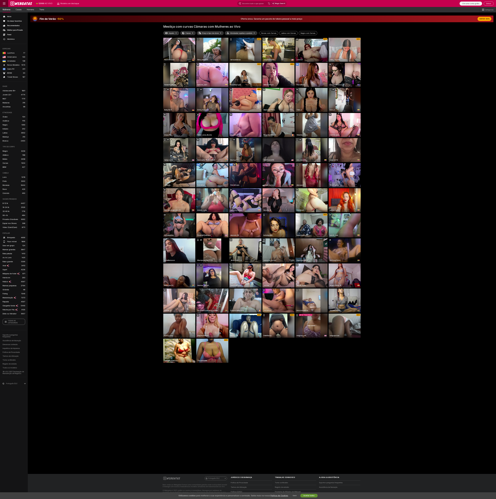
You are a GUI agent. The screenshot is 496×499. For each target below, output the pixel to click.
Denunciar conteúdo (10, 344)
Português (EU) (213, 478)
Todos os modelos (10, 368)
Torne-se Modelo (9, 360)
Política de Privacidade (11, 352)
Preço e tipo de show (210, 33)
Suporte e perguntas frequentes (10, 336)
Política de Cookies (279, 496)
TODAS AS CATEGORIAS (13, 322)
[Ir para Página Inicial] (21, 3)
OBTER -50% (484, 19)
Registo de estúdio (10, 364)
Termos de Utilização (11, 356)
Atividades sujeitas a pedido (241, 33)
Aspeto (171, 33)
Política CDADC (236, 492)
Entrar (488, 4)
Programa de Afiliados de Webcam (288, 492)
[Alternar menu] (4, 3)
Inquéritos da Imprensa (11, 348)
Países (188, 33)
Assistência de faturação (12, 341)
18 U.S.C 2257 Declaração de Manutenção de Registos (13, 372)
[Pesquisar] (269, 3)
